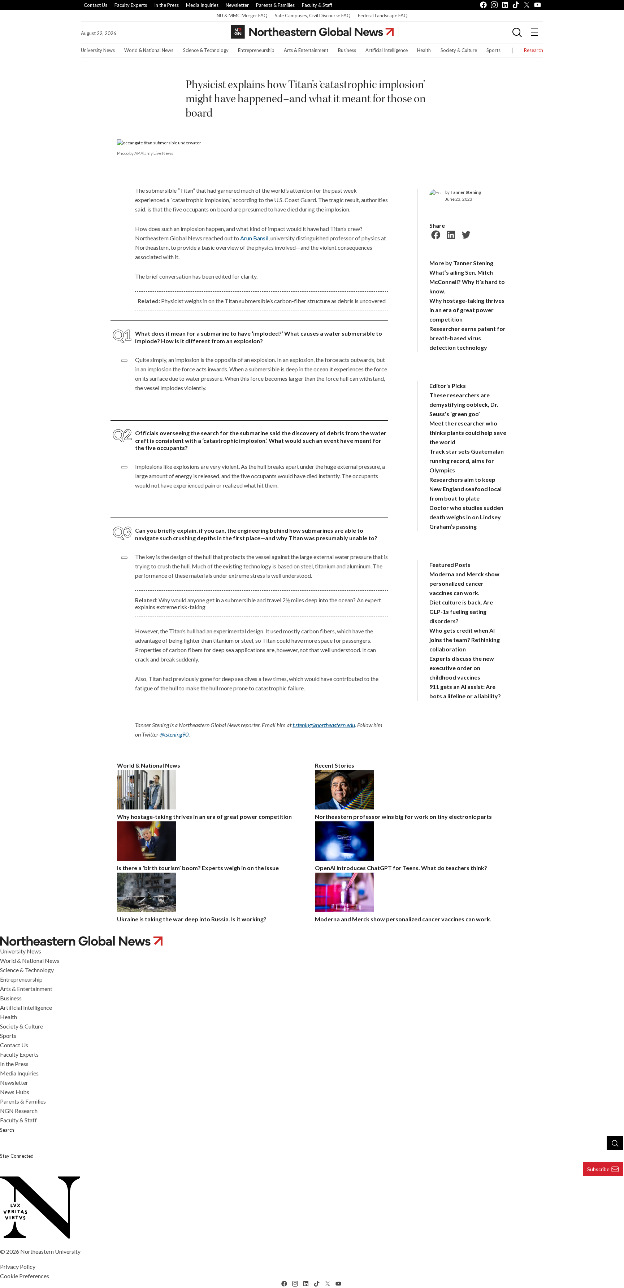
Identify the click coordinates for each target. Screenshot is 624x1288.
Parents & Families (275, 5)
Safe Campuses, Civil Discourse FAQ (313, 15)
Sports (493, 50)
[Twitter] (465, 233)
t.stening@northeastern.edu (323, 724)
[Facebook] (434, 233)
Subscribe (598, 1169)
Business (347, 50)
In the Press (166, 5)
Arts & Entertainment (306, 50)
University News (98, 50)
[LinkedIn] (450, 233)
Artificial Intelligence (386, 50)
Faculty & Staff (317, 5)
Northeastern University (50, 1251)
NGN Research (19, 1110)
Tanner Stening (465, 192)
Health (424, 50)
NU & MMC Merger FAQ (242, 15)
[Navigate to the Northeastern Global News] (312, 32)
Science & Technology (206, 50)
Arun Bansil (254, 238)
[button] (517, 32)
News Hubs (14, 1091)
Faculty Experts (130, 5)
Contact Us (95, 5)
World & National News (148, 50)
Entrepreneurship (256, 50)
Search (7, 1130)
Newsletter (237, 5)
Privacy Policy (17, 1266)
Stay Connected (17, 1156)
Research (533, 50)
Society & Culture (459, 50)
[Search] (615, 1143)
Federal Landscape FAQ (383, 15)
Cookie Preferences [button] (24, 1275)
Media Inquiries (202, 5)
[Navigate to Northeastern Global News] (312, 941)
